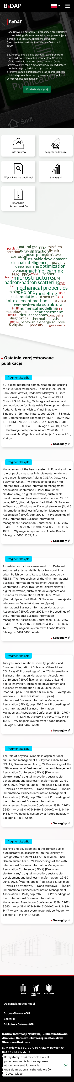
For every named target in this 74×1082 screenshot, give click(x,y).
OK (65, 1065)
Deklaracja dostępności (19, 1003)
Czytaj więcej (14, 1073)
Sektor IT (10, 1018)
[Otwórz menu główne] (67, 6)
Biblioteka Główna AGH (19, 1024)
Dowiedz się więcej (37, 89)
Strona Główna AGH (17, 1013)
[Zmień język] (56, 6)
